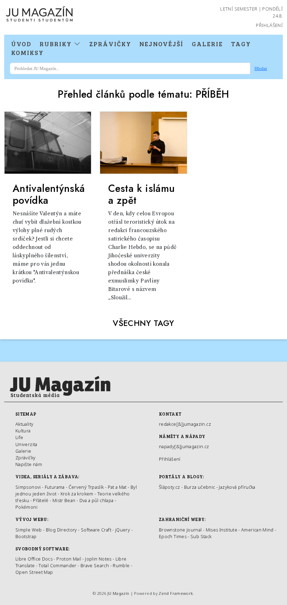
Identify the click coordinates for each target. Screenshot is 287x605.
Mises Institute (221, 530)
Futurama (55, 487)
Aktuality (24, 424)
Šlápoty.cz (169, 487)
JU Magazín (118, 593)
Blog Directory (61, 530)
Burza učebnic (199, 487)
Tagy (241, 44)
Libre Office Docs (33, 559)
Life (19, 437)
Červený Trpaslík (86, 487)
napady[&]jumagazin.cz (184, 446)
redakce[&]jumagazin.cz (185, 424)
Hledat (260, 68)
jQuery (122, 530)
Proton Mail (68, 559)
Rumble (121, 565)
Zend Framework (176, 593)
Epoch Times (173, 536)
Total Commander (57, 565)
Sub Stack (200, 536)
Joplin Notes (98, 559)
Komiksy (27, 52)
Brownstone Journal (180, 530)
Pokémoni (26, 507)
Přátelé (41, 500)
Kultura (23, 430)
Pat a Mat (117, 487)
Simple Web (28, 530)
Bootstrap (25, 536)
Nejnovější (161, 44)
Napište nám (28, 464)
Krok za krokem (77, 494)
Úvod (21, 44)
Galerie (207, 44)
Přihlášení (269, 25)
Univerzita (26, 444)
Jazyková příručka (237, 487)
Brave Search (95, 565)
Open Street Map (34, 572)
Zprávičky (110, 44)
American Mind (257, 530)
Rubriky (57, 44)
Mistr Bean (64, 500)
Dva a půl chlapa (96, 500)
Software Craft (96, 530)
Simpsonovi (28, 487)
